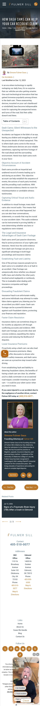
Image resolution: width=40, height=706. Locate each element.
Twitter (5, 648)
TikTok (20, 654)
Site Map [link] (10, 692)
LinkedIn (23, 475)
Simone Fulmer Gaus (18, 72)
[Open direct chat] (34, 654)
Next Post (29, 487)
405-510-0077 (20, 544)
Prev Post (10, 487)
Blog (20, 633)
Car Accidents (7, 77)
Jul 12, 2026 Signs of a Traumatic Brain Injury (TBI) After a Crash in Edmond (20, 508)
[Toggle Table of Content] (23, 121)
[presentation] (5, 521)
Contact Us (20, 637)
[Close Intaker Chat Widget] (37, 654)
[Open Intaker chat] (16, 705)
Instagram (29, 475)
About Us (20, 627)
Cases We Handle (20, 630)
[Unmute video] (26, 677)
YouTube (23, 648)
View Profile (13, 475)
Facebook (11, 648)
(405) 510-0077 (26, 396)
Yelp (35, 648)
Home (20, 624)
